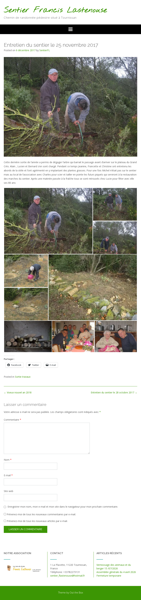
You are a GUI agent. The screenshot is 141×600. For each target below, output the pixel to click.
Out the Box (76, 592)
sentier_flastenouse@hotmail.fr (67, 575)
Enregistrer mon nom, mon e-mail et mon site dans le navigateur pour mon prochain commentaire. (63, 506)
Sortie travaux (22, 376)
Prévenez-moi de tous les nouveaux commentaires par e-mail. (41, 514)
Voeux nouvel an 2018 (17, 392)
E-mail (8, 475)
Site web (8, 491)
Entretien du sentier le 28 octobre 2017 (114, 392)
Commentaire (12, 419)
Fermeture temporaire (108, 575)
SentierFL (44, 50)
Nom (8, 459)
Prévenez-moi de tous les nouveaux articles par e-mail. (37, 521)
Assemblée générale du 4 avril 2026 (116, 572)
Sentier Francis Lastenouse (55, 10)
